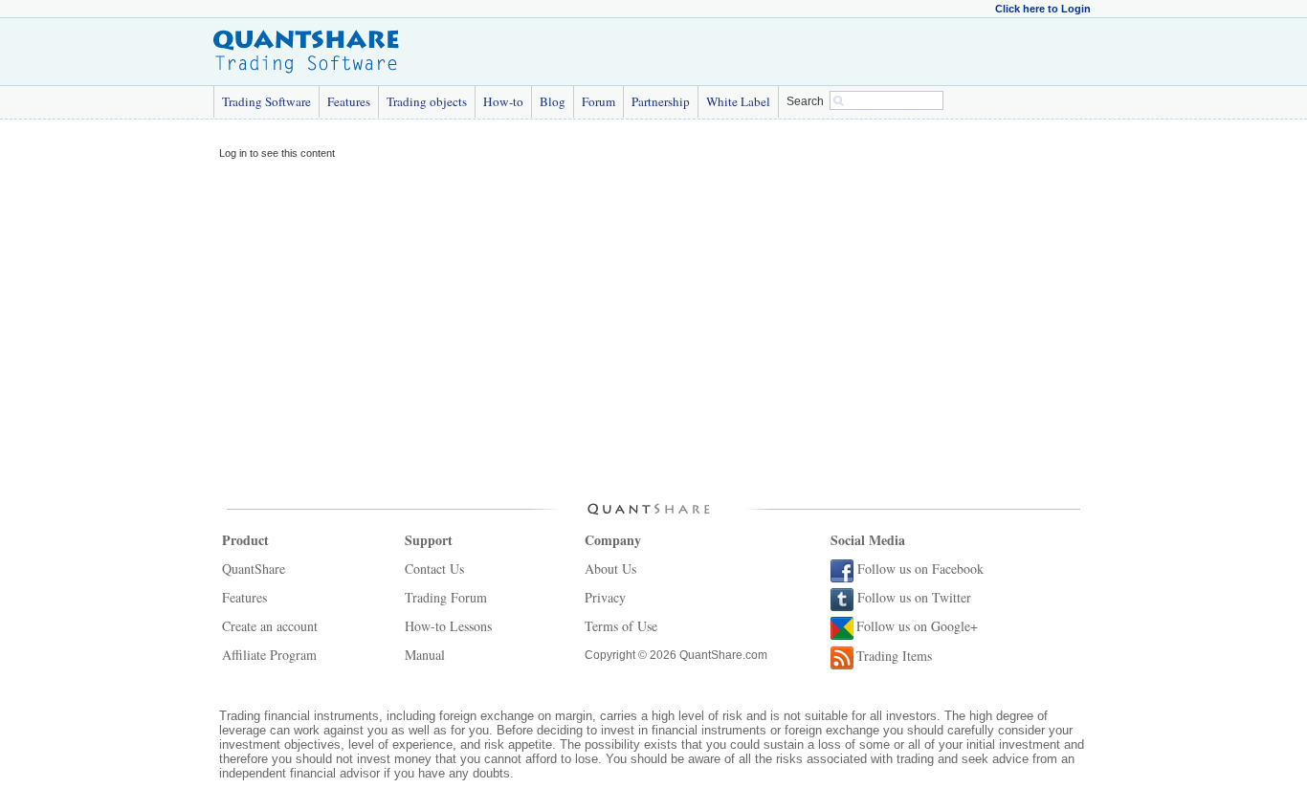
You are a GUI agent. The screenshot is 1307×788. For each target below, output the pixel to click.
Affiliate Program (269, 655)
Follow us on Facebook (920, 568)
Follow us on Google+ (917, 626)
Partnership (660, 101)
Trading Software (266, 101)
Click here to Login (1043, 8)
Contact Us (434, 568)
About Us (610, 568)
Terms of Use (621, 626)
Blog (552, 101)
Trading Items (894, 655)
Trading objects (427, 101)
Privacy (605, 597)
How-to (503, 101)
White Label (738, 101)
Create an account (270, 626)
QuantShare (253, 568)
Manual (425, 655)
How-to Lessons (448, 626)
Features (348, 101)
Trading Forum (446, 597)
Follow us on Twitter (914, 597)
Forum (598, 101)
